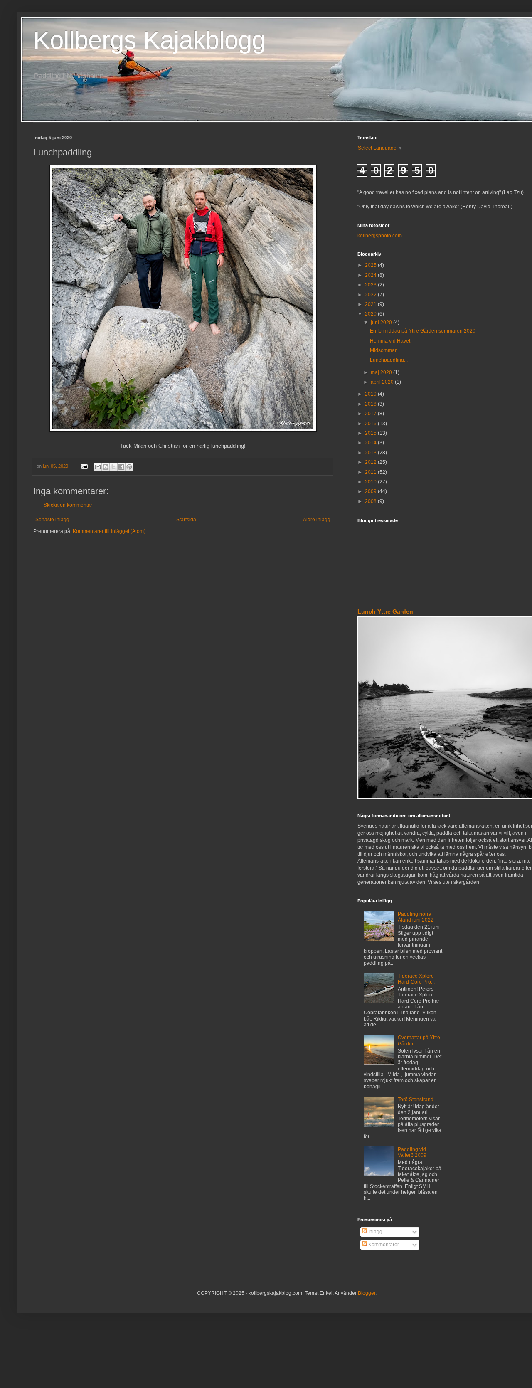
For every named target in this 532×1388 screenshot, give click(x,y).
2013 (371, 453)
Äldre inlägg (316, 520)
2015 (371, 433)
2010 (371, 482)
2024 (371, 275)
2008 (371, 501)
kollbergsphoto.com (379, 236)
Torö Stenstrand (415, 1099)
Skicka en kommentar (68, 505)
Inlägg (374, 1232)
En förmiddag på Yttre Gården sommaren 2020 (422, 331)
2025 (371, 265)
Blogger (366, 1293)
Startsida (186, 520)
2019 (371, 394)
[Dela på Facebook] (121, 467)
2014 (371, 443)
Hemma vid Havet (390, 341)
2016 (371, 424)
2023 (371, 285)
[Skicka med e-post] (98, 467)
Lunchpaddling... (389, 360)
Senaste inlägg (52, 520)
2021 (371, 304)
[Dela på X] (113, 467)
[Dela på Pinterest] (129, 467)
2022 (371, 295)
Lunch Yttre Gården (385, 611)
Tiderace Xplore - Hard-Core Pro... (417, 979)
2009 (371, 491)
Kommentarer (383, 1244)
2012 (371, 462)
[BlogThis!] (105, 467)
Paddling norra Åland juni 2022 (415, 917)
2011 (371, 472)
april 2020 (383, 382)
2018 (371, 404)
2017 (371, 414)
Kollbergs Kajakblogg (149, 40)
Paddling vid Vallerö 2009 (412, 1152)
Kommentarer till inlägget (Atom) (109, 531)
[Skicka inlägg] (84, 465)
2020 (371, 314)
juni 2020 (382, 322)
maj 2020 (382, 372)
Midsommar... (385, 350)
